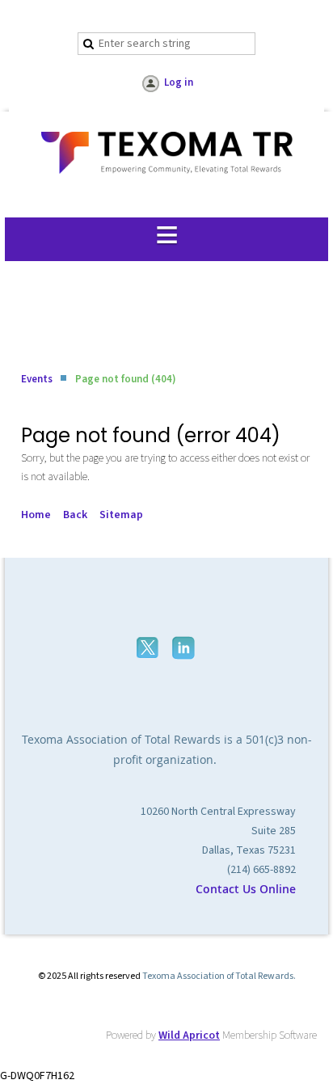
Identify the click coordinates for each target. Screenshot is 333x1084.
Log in (178, 82)
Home (36, 515)
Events (37, 379)
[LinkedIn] (185, 647)
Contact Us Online (246, 888)
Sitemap (121, 515)
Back (75, 515)
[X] (149, 647)
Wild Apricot (189, 1035)
